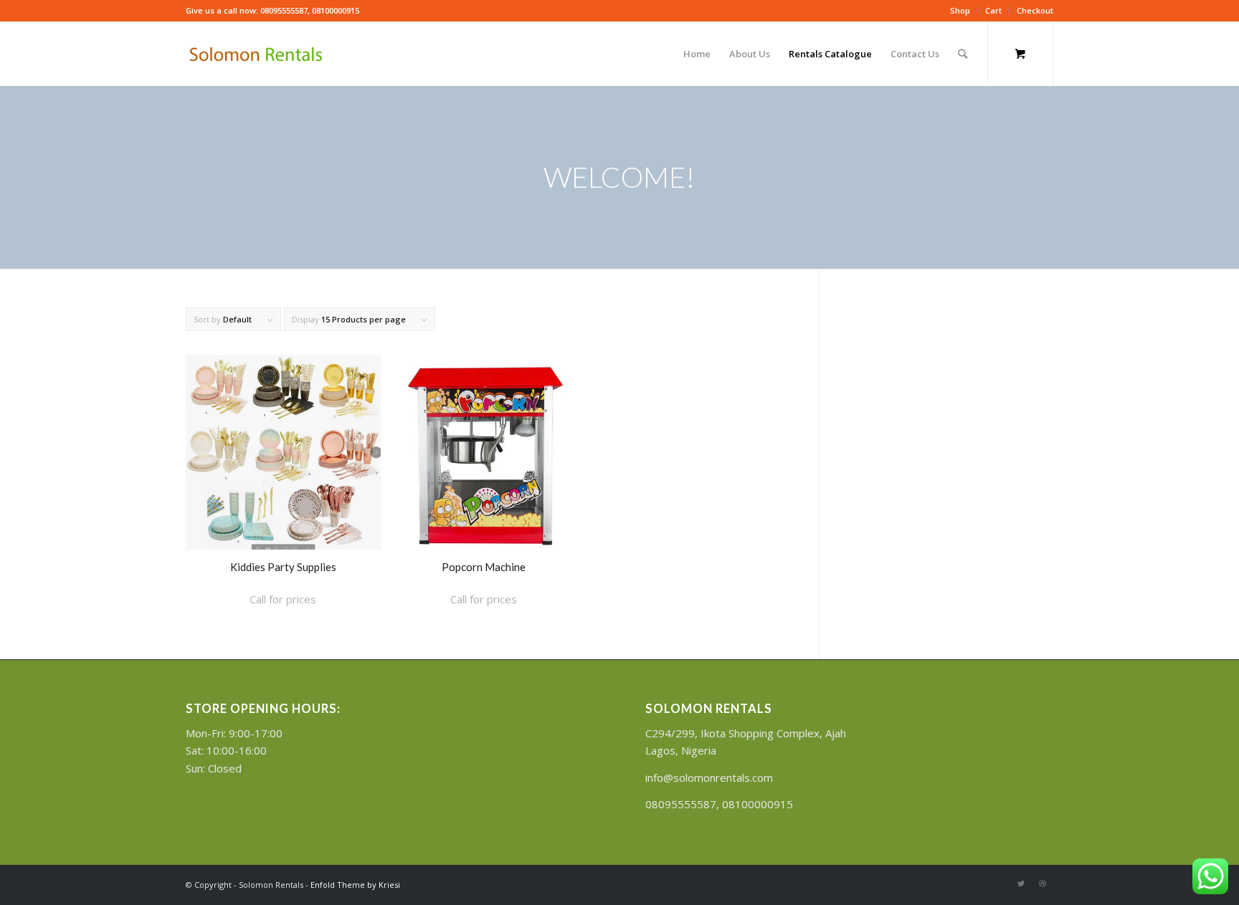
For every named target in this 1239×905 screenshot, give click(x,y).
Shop (960, 10)
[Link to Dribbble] (1042, 883)
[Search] (963, 53)
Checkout (1035, 10)
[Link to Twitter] (1021, 883)
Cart (993, 10)
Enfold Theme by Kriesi (355, 884)
